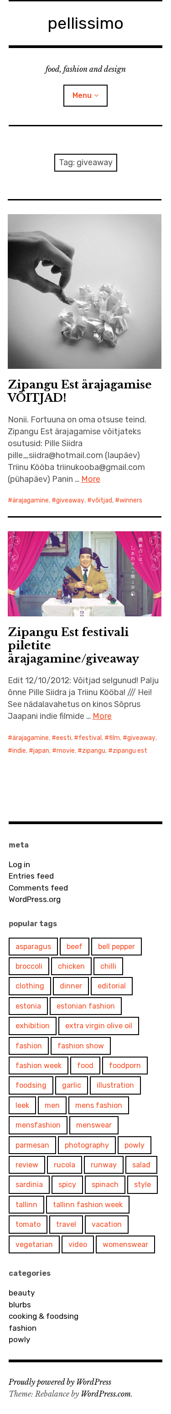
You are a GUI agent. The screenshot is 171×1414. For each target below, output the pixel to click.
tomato (28, 1224)
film (114, 738)
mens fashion (98, 1105)
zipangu (93, 751)
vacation (107, 1224)
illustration (115, 1085)
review (27, 1164)
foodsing (31, 1085)
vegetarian (34, 1244)
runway (104, 1164)
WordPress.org (35, 899)
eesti (63, 738)
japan (41, 751)
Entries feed (31, 875)
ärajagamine (30, 500)
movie (66, 751)
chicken (71, 966)
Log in (19, 864)
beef (75, 946)
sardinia (29, 1184)
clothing (30, 986)
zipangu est (130, 751)
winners (130, 500)
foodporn (125, 1065)
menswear (94, 1125)
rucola (64, 1164)
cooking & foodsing (43, 1316)
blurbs (20, 1304)
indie (19, 751)
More (90, 479)
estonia (28, 1006)
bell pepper (116, 946)
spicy (67, 1184)
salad (141, 1164)
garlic (71, 1085)
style (142, 1184)
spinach (105, 1184)
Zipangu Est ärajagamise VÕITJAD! (80, 391)
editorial (112, 986)
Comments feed (38, 887)
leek (22, 1105)
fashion (29, 1046)
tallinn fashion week (88, 1204)
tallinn (26, 1204)
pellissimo (85, 23)
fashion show (80, 1046)
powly (134, 1145)
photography (87, 1145)
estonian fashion (86, 1006)
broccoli (29, 966)
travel (66, 1224)
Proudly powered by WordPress (60, 1382)
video (77, 1244)
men (52, 1105)
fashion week (39, 1065)
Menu (82, 95)
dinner (71, 986)
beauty (22, 1292)
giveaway (70, 500)
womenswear (125, 1244)
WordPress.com (106, 1393)
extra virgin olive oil (98, 1025)
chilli (108, 966)
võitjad (102, 500)
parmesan (32, 1145)
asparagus (33, 946)
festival (90, 738)
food (85, 1065)
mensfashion (38, 1125)
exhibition (33, 1025)
